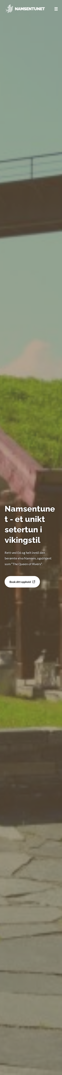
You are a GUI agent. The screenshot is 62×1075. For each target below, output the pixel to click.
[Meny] (56, 9)
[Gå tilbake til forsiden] (25, 9)
